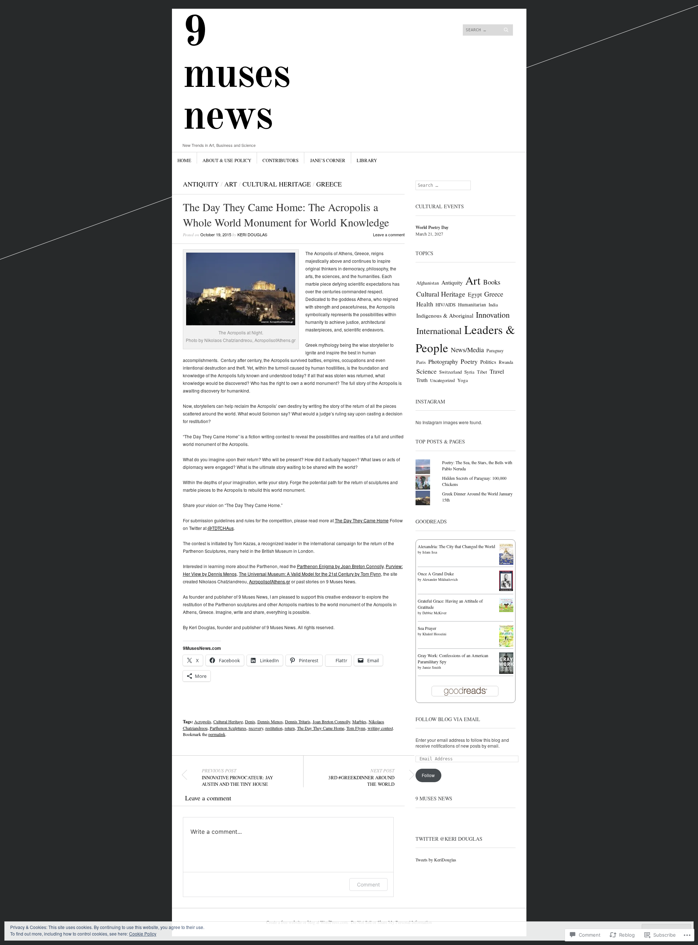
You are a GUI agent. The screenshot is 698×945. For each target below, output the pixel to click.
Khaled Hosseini (434, 633)
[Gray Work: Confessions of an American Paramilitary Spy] (506, 672)
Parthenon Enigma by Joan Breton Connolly (340, 566)
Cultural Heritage (276, 184)
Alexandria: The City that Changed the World (456, 546)
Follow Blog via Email (448, 719)
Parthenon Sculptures (228, 728)
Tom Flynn (355, 728)
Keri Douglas (252, 234)
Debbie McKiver (434, 612)
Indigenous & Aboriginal (444, 315)
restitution (273, 728)
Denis (250, 721)
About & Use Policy (226, 160)
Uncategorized (442, 380)
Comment (368, 884)
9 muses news (236, 75)
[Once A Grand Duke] (506, 589)
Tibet (482, 372)
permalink (216, 734)
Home (184, 160)
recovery (256, 728)
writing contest (380, 728)
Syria (469, 372)
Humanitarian (472, 304)
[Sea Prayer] (506, 645)
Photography (443, 362)
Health (424, 304)
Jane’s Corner (327, 160)
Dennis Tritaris (297, 721)
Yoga (462, 380)
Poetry (469, 361)
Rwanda (506, 362)
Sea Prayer (427, 628)
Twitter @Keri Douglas (449, 838)
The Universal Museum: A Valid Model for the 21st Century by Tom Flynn (310, 574)
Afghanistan (427, 283)
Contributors (280, 160)
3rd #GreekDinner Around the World (361, 777)
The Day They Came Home (362, 520)
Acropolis (202, 721)
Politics (488, 361)
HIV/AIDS (446, 304)
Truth (422, 380)
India (493, 305)
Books (491, 281)
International (439, 331)
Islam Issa (429, 552)
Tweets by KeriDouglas (436, 859)
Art (230, 184)
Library (367, 160)
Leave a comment (389, 234)
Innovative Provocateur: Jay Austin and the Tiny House (237, 777)
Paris (421, 362)
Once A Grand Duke (436, 573)
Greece (329, 184)
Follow (428, 775)
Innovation (493, 314)
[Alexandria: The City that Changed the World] (506, 563)
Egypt (475, 294)
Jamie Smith (431, 667)
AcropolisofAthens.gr (269, 581)
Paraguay (495, 350)
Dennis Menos (270, 721)
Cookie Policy (142, 933)
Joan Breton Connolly (331, 721)
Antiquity (201, 184)
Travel (497, 371)
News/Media (467, 349)
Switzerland (450, 372)
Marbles (359, 721)
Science (426, 371)
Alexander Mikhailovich (440, 579)
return (290, 728)
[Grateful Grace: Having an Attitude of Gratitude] (506, 610)
